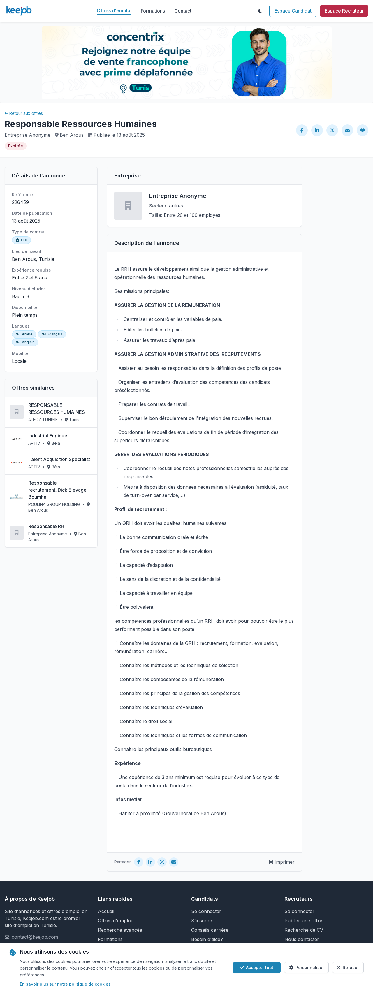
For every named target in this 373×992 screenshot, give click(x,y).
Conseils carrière (209, 930)
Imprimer (285, 862)
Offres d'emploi (114, 10)
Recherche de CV (303, 930)
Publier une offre (303, 921)
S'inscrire (201, 921)
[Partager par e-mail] (347, 130)
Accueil (106, 911)
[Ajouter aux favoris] (362, 130)
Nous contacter (301, 939)
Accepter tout (259, 967)
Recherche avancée (120, 930)
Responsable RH (46, 526)
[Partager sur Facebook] (302, 130)
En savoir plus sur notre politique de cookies (65, 984)
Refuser (351, 967)
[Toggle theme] (260, 10)
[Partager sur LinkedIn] (317, 130)
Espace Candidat (293, 11)
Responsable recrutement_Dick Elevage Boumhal (57, 490)
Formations (153, 11)
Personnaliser (309, 967)
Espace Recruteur (344, 11)
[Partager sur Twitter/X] (332, 130)
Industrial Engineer (48, 436)
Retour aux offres (26, 113)
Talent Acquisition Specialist (59, 459)
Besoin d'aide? (207, 939)
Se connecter (206, 911)
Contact (182, 11)
